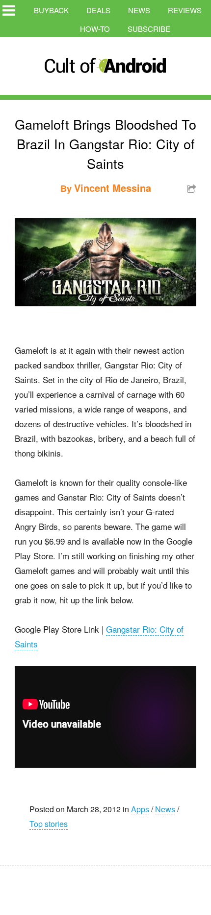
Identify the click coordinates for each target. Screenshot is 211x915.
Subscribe (149, 28)
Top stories (48, 823)
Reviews (185, 10)
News (139, 10)
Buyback (51, 10)
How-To (95, 28)
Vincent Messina (112, 188)
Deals (98, 10)
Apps (140, 809)
